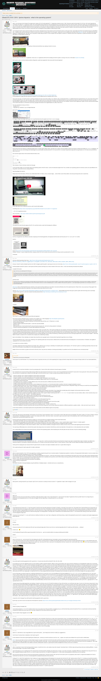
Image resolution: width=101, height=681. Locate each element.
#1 (97, 21)
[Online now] (7, 26)
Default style (5, 677)
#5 (97, 412)
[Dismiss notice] (97, 13)
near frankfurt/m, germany (7, 32)
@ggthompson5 (30, 261)
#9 (97, 505)
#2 (97, 258)
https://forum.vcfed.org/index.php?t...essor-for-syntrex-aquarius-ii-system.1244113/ (80, 264)
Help (93, 677)
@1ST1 (14, 640)
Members (25, 8)
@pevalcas (80, 32)
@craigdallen (37, 261)
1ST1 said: (15, 355)
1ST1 (4, 19)
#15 (97, 630)
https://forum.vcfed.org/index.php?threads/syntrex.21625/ (41, 260)
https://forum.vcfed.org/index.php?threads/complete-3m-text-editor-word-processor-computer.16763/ (37, 290)
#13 (97, 604)
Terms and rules (83, 677)
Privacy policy (89, 677)
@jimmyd (15, 261)
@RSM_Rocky (71, 261)
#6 (97, 451)
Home (96, 677)
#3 (97, 353)
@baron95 (24, 261)
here (21, 13)
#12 (97, 559)
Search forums (9, 10)
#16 (97, 645)
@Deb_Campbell (61, 261)
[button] (21, 8)
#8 (97, 493)
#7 (97, 479)
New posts (4, 10)
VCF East (71, 5)
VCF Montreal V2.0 (73, 2)
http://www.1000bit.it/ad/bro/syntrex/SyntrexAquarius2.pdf (32, 213)
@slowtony (19, 261)
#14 (97, 616)
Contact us (78, 677)
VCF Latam (71, 6)
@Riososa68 (55, 261)
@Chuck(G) (15, 286)
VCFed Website (6, 8)
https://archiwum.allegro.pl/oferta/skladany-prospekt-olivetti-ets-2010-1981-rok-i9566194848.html (36, 95)
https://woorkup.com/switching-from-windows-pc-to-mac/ (55, 291)
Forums (12, 8)
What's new (18, 8)
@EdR (67, 261)
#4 (97, 367)
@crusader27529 (43, 261)
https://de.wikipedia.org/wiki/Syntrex (56, 318)
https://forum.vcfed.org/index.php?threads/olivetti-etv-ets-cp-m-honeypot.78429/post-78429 (62, 600)
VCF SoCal (71, 3)
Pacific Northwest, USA (7, 364)
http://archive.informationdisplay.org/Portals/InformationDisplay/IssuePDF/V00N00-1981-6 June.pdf (36, 250)
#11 (97, 537)
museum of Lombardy (79, 57)
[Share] (96, 21)
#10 (97, 520)
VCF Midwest (71, 0)
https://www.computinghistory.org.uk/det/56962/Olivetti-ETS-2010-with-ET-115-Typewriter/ (38, 208)
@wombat (50, 261)
